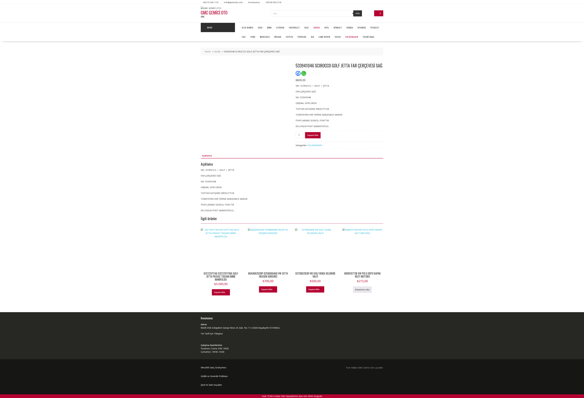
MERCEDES (265, 36)
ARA (358, 13)
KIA (312, 36)
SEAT (306, 27)
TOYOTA (289, 36)
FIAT (244, 36)
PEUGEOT (374, 27)
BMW (269, 27)
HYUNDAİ (362, 27)
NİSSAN (277, 36)
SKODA (316, 27)
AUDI (260, 27)
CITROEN (280, 27)
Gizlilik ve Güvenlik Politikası (214, 376)
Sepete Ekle (312, 135)
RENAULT (338, 27)
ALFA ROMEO (247, 27)
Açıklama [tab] (207, 155)
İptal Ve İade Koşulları (211, 384)
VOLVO (338, 36)
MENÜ (209, 27)
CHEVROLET (294, 27)
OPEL (326, 27)
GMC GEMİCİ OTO (214, 12)
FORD (252, 36)
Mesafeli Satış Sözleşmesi (213, 367)
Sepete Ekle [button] (219, 292)
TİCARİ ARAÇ (368, 36)
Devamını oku (362, 289)
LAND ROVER (324, 36)
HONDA (349, 27)
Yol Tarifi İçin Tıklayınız (212, 333)
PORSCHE (302, 36)
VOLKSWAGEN (351, 36)
